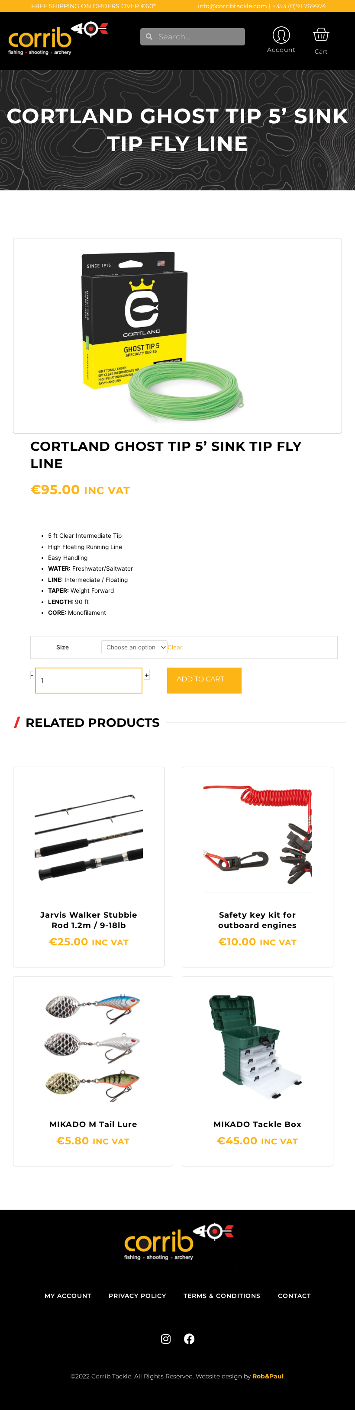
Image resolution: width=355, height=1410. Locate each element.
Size (62, 647)
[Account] (281, 35)
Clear (175, 647)
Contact (294, 1296)
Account (281, 50)
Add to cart (200, 679)
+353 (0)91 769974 (299, 6)
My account (68, 1296)
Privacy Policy (137, 1296)
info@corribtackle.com (232, 6)
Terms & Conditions (222, 1296)
